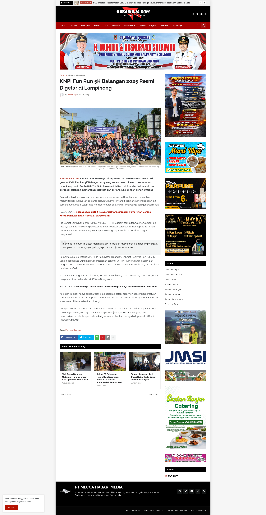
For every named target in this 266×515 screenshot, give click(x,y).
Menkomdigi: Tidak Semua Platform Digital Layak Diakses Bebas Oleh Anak (115, 286)
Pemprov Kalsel (172, 304)
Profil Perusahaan (198, 511)
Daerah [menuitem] (142, 25)
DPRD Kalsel (170, 279)
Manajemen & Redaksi (153, 511)
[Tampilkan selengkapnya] (113, 337)
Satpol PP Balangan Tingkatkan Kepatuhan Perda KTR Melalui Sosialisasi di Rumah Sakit (109, 378)
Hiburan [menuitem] (116, 25)
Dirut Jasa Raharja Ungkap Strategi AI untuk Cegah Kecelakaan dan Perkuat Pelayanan (135, 3)
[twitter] (197, 14)
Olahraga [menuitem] (177, 25)
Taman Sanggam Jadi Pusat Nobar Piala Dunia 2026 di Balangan (143, 377)
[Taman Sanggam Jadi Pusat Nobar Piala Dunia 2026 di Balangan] (144, 361)
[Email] (107, 337)
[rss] (205, 14)
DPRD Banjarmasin (173, 275)
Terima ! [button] (11, 507)
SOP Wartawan (133, 511)
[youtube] (201, 14)
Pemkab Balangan (77, 75)
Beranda (63, 75)
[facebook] (193, 14)
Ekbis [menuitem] (106, 25)
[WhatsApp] (97, 337)
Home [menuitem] (62, 25)
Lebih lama (154, 395)
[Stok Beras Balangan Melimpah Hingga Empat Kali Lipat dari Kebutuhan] (75, 361)
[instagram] (197, 491)
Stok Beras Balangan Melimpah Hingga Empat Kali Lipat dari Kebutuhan (75, 377)
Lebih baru (66, 395)
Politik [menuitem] (97, 25)
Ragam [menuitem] (152, 25)
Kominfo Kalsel (171, 284)
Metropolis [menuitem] (85, 25)
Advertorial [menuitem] (128, 25)
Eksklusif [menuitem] (164, 25)
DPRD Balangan (172, 270)
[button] (200, 3)
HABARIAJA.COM (69, 178)
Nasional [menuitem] (73, 25)
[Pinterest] (102, 337)
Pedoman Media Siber (177, 511)
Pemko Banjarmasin (174, 299)
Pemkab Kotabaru (173, 294)
